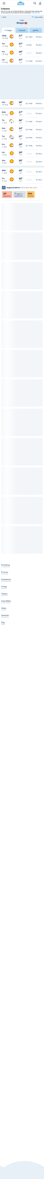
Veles (3, 608)
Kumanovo (6, 579)
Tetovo (4, 593)
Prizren (4, 572)
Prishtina (5, 565)
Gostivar (5, 615)
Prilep (4, 586)
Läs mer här (36, 13)
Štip (3, 622)
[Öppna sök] (35, 3)
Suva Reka (6, 601)
